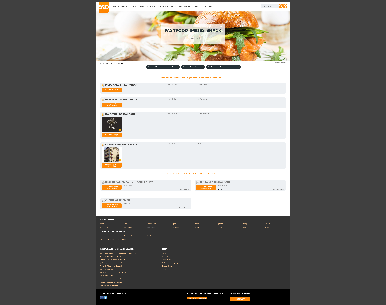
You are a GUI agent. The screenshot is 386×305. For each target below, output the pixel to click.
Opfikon (220, 224)
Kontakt (165, 256)
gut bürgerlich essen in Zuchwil (112, 263)
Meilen (196, 227)
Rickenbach (128, 236)
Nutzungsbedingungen (171, 263)
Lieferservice (162, 6)
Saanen (243, 227)
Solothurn (151, 236)
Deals (152, 6)
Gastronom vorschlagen (196, 298)
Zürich (266, 227)
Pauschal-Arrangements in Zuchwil (113, 272)
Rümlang (244, 224)
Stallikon (267, 224)
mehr (210, 6)
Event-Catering (184, 6)
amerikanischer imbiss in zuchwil (112, 260)
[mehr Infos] (112, 124)
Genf (125, 224)
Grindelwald (151, 224)
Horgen (173, 224)
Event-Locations (199, 6)
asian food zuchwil (107, 276)
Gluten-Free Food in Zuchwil (111, 256)
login (164, 269)
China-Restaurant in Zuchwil (111, 282)
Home (164, 253)
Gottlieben (128, 227)
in (105, 63)
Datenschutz (167, 266)
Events (173, 6)
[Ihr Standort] (285, 6)
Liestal (196, 224)
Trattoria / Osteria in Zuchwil (111, 266)
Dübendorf (104, 227)
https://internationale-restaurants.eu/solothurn (118, 253)
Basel (102, 224)
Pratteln (220, 227)
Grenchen (104, 236)
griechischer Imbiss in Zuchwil (111, 279)
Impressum (166, 260)
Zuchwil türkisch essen (109, 285)
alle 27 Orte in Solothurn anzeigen (113, 239)
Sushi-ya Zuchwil (106, 269)
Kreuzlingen (175, 227)
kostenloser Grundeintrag (240, 298)
